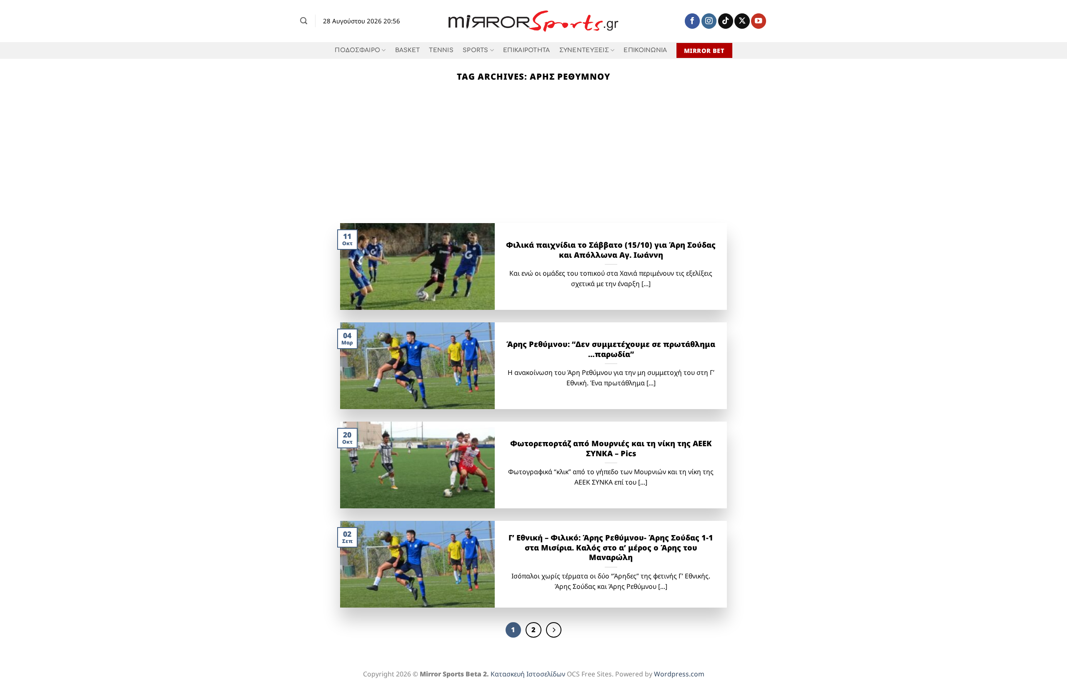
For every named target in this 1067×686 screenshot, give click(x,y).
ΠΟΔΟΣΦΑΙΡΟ (357, 50)
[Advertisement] (533, 160)
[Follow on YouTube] (758, 21)
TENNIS (441, 50)
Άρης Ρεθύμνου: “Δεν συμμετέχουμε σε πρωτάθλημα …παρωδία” (610, 349)
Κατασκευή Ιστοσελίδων (528, 673)
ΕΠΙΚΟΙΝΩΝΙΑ (645, 50)
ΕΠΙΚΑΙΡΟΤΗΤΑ (526, 50)
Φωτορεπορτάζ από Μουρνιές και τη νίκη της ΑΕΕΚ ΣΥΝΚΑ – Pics (611, 448)
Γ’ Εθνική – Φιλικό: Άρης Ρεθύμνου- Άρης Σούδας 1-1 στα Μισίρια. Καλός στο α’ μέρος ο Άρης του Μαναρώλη (610, 547)
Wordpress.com (679, 673)
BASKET (407, 50)
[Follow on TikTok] (725, 21)
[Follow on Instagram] (708, 21)
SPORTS (475, 50)
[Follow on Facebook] (692, 21)
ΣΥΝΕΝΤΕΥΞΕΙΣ (584, 50)
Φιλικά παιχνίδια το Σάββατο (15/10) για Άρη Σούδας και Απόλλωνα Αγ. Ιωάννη (611, 250)
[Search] (303, 21)
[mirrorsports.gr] (533, 21)
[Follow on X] (741, 21)
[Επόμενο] (553, 630)
